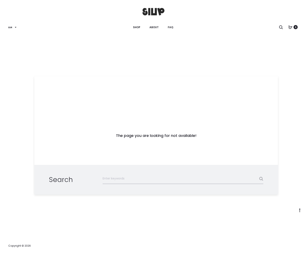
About (154, 27)
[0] (290, 27)
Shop (136, 27)
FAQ (170, 27)
